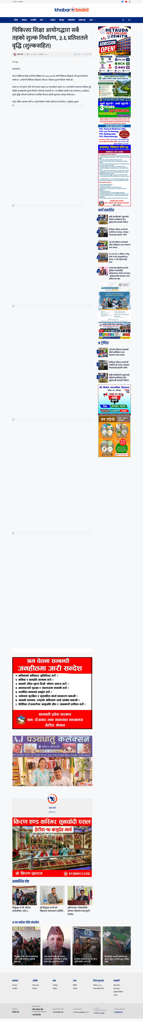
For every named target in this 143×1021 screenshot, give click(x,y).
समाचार (24, 20)
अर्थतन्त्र (52, 20)
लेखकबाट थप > (52, 812)
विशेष (16, 20)
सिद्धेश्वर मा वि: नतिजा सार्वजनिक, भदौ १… (21, 909)
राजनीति (33, 20)
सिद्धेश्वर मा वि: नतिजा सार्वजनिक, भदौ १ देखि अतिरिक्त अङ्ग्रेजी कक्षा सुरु (26, 959)
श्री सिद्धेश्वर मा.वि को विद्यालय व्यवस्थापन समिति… (52, 909)
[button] (123, 20)
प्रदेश (41, 20)
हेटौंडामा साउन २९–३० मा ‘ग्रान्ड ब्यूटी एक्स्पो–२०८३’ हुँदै (85, 960)
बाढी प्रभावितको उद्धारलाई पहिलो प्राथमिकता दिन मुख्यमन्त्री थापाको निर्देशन (119, 219)
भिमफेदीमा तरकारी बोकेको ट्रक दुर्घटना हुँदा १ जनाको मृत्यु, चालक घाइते (117, 959)
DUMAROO (119, 1012)
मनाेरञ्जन (82, 20)
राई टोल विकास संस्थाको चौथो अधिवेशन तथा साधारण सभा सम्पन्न (119, 244)
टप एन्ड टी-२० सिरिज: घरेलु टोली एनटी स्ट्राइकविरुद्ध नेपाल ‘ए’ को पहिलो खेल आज (119, 258)
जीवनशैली (71, 20)
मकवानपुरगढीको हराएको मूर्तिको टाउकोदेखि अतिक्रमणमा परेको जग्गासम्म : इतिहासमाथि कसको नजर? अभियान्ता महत (119, 273)
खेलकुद (61, 20)
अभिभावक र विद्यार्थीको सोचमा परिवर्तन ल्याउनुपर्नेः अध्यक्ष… (79, 911)
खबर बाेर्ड (20, 54)
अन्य (91, 20)
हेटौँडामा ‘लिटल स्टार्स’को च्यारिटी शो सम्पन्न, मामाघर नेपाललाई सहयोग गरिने (119, 232)
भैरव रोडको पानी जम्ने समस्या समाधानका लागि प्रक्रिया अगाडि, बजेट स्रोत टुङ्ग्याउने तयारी (56, 959)
